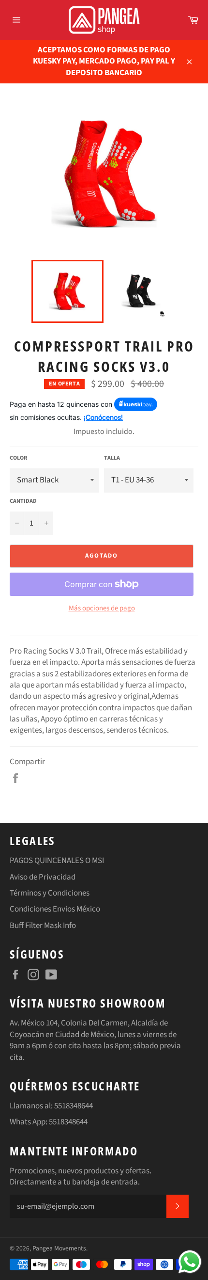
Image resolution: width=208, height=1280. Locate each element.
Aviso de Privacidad (42, 877)
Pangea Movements (59, 1248)
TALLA (112, 458)
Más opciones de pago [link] (102, 608)
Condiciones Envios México (55, 909)
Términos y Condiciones (49, 893)
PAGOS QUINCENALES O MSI (57, 860)
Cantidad (23, 501)
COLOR (18, 458)
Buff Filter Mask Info (43, 925)
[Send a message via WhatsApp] (190, 1261)
